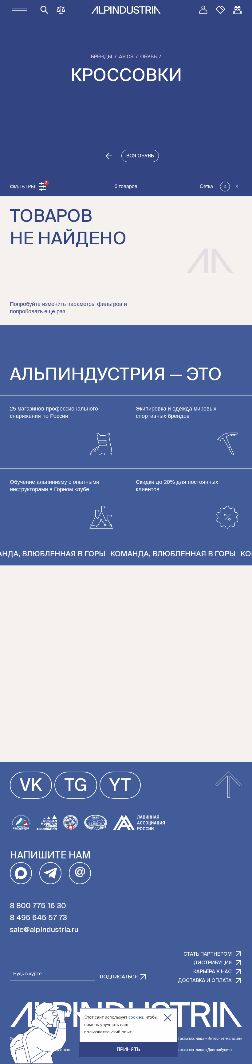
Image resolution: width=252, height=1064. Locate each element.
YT (120, 786)
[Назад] (109, 156)
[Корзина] (237, 9)
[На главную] (126, 10)
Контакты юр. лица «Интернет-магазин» (206, 1038)
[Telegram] (50, 873)
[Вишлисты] (220, 9)
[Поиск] (44, 9)
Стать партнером (207, 954)
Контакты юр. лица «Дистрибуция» (202, 1050)
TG (75, 786)
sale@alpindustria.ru (44, 930)
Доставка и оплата (205, 980)
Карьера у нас (212, 972)
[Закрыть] (167, 1018)
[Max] (21, 873)
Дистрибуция (213, 963)
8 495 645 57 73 (38, 918)
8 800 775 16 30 (38, 906)
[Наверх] (228, 785)
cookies (135, 1017)
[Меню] (20, 10)
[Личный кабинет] (203, 9)
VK (31, 786)
